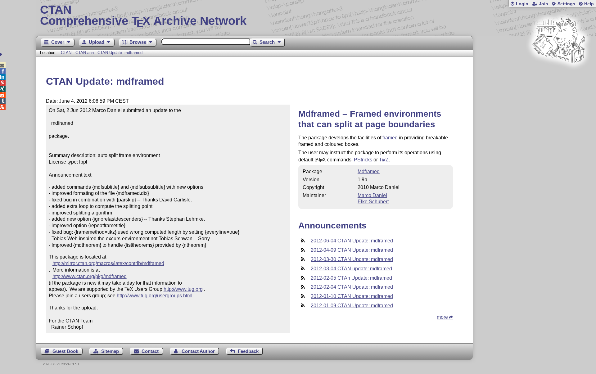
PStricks (363, 159)
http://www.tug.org (183, 289)
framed (390, 137)
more (442, 317)
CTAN (66, 52)
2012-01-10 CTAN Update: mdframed (352, 296)
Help (589, 4)
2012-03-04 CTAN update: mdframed (351, 268)
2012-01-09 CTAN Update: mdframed (352, 305)
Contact (150, 351)
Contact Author (198, 351)
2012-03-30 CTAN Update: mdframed (352, 259)
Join (543, 4)
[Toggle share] (2, 54)
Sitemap (110, 351)
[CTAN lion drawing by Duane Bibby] (559, 75)
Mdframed (369, 171)
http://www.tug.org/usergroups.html (154, 295)
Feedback (248, 351)
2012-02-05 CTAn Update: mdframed (351, 278)
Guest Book (65, 351)
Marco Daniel (372, 195)
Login (522, 4)
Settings (566, 4)
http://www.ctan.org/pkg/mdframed (89, 276)
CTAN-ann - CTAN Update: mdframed (108, 52)
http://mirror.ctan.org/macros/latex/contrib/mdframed (108, 263)
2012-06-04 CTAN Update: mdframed (352, 240)
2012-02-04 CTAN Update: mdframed (352, 287)
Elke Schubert (373, 201)
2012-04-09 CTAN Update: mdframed (352, 250)
